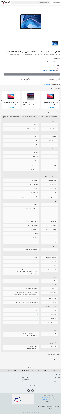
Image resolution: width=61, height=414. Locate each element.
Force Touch (53, 314)
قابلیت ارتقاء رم (53, 242)
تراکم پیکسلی (53, 193)
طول (55, 161)
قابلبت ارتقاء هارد (52, 140)
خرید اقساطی (57, 384)
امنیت (54, 277)
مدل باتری (54, 302)
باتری (55, 285)
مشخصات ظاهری (52, 149)
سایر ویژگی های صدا (52, 270)
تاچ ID (55, 281)
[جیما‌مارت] (55, 2)
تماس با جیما (57, 377)
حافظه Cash (53, 213)
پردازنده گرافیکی (53, 225)
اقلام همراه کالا (53, 346)
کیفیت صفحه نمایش (52, 180)
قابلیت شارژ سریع (52, 298)
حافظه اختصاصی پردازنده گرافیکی (49, 229)
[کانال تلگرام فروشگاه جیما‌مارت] (28, 390)
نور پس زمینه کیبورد (52, 322)
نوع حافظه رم (53, 238)
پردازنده (54, 201)
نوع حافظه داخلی (52, 145)
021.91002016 (6, 3)
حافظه (54, 133)
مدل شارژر (54, 288)
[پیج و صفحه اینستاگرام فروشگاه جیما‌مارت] (32, 390)
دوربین (54, 246)
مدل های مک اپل (52, 129)
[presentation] (1, 100)
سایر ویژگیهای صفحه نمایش (50, 197)
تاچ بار (55, 310)
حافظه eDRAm (53, 217)
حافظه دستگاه (53, 136)
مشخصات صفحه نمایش (50, 177)
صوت (54, 254)
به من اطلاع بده (32, 74)
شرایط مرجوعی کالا (25, 379)
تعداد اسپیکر (53, 265)
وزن (55, 156)
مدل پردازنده (53, 221)
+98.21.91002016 (46, 399)
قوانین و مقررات (57, 381)
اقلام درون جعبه (52, 343)
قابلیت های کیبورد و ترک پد (49, 306)
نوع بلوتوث (54, 125)
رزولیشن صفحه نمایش (51, 184)
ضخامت (54, 169)
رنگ (55, 152)
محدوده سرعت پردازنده (51, 209)
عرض (55, 165)
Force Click (53, 318)
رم (55, 234)
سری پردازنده (53, 204)
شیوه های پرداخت (25, 381)
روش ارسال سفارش (25, 377)
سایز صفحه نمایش (52, 188)
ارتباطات (54, 121)
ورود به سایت (5, 1)
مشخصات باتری (53, 292)
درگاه (55, 330)
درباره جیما (58, 379)
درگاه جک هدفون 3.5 (52, 261)
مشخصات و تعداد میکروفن (51, 257)
